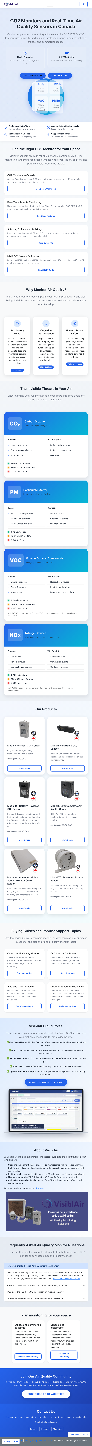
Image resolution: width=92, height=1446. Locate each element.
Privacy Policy (30, 1440)
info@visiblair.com (49, 1422)
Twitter (33, 1429)
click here (39, 1188)
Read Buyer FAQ (46, 243)
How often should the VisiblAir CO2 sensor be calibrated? (33, 1266)
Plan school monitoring (64, 1355)
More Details (24, 768)
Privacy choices (11, 1441)
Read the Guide (68, 973)
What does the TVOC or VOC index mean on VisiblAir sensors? (35, 1292)
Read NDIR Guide (46, 270)
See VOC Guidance (24, 1006)
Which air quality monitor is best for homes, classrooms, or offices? (37, 1285)
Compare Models (60, 75)
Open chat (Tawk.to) (79, 1434)
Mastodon (57, 1429)
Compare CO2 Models (46, 189)
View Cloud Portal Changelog (46, 1082)
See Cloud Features (46, 216)
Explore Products (32, 75)
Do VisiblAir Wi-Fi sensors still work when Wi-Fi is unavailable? (35, 1298)
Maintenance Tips (67, 1006)
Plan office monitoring (28, 1356)
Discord (44, 1429)
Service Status (45, 1440)
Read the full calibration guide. (66, 1278)
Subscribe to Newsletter (46, 1394)
